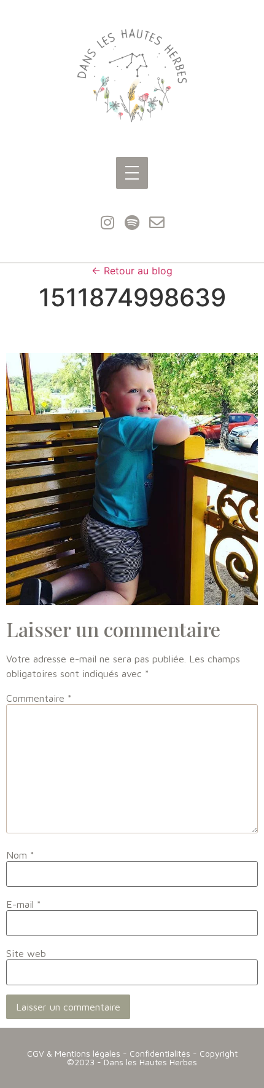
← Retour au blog (132, 270)
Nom (20, 855)
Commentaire (39, 698)
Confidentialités (160, 1053)
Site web (26, 953)
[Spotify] (132, 222)
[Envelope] (156, 222)
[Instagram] (107, 222)
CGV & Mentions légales (73, 1053)
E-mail (23, 904)
